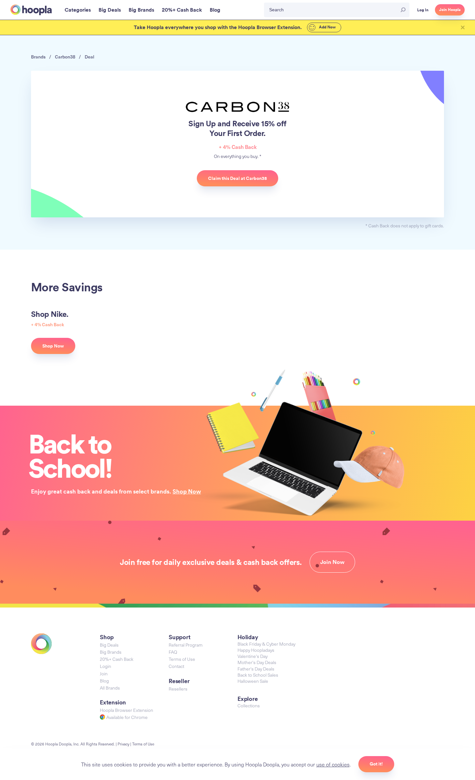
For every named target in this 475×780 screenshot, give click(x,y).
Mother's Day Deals (257, 662)
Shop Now (187, 491)
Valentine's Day (253, 656)
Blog (104, 680)
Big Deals (109, 644)
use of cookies (333, 764)
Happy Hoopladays (256, 650)
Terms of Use (182, 659)
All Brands (110, 687)
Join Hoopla (449, 10)
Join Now (332, 562)
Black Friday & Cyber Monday (266, 644)
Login (105, 666)
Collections (249, 705)
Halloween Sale (253, 681)
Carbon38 (65, 56)
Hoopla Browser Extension (126, 710)
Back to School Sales (258, 675)
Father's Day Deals (256, 669)
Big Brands (110, 652)
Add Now (327, 27)
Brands (38, 56)
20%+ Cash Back (116, 659)
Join (104, 674)
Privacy (123, 744)
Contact (176, 666)
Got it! (376, 764)
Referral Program (186, 644)
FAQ (173, 652)
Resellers (178, 688)
